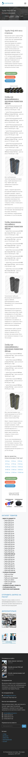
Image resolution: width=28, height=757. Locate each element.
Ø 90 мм (7, 464)
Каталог (12, 16)
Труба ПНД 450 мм (9, 555)
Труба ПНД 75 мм (9, 529)
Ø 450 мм (14, 469)
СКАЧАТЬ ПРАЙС (10, 77)
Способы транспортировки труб (16, 673)
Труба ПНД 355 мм (9, 552)
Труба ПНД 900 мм (9, 567)
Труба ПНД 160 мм (9, 539)
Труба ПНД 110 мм (9, 533)
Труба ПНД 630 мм (9, 561)
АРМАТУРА (6, 738)
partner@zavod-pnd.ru (10, 695)
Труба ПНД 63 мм (9, 528)
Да (24, 726)
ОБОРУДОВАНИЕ (7, 739)
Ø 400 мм (17, 17)
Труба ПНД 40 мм (9, 524)
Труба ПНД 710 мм (9, 563)
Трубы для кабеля (9, 580)
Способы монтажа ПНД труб (15, 667)
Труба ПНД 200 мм (9, 542)
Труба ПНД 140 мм (9, 537)
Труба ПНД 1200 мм (9, 570)
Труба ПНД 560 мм (9, 559)
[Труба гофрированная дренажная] (18, 503)
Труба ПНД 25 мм (9, 520)
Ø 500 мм (20, 469)
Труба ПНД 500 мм (9, 557)
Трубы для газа (8, 576)
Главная (7, 16)
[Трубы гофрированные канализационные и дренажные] (9, 503)
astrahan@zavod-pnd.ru (10, 713)
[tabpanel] (9, 503)
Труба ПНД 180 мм (9, 541)
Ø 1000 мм (20, 472)
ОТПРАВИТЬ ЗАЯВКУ (11, 73)
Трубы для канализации (11, 578)
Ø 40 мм (20, 461)
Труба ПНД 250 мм (9, 546)
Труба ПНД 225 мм (9, 544)
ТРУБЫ (4, 734)
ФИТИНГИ (5, 736)
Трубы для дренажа (9, 581)
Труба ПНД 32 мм (9, 522)
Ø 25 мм (7, 461)
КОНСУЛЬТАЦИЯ (10, 80)
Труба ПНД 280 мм (9, 548)
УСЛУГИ (5, 741)
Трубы (17, 16)
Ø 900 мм (14, 472)
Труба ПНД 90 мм (9, 531)
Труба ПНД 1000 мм (9, 568)
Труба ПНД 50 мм (9, 526)
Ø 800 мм (7, 472)
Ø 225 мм (14, 466)
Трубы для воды (8, 574)
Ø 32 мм (13, 461)
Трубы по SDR (8, 583)
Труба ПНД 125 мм (9, 535)
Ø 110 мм (13, 464)
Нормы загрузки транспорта (15, 661)
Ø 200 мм (7, 466)
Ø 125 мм (20, 464)
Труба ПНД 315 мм (9, 550)
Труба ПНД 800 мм (9, 565)
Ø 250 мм (20, 466)
